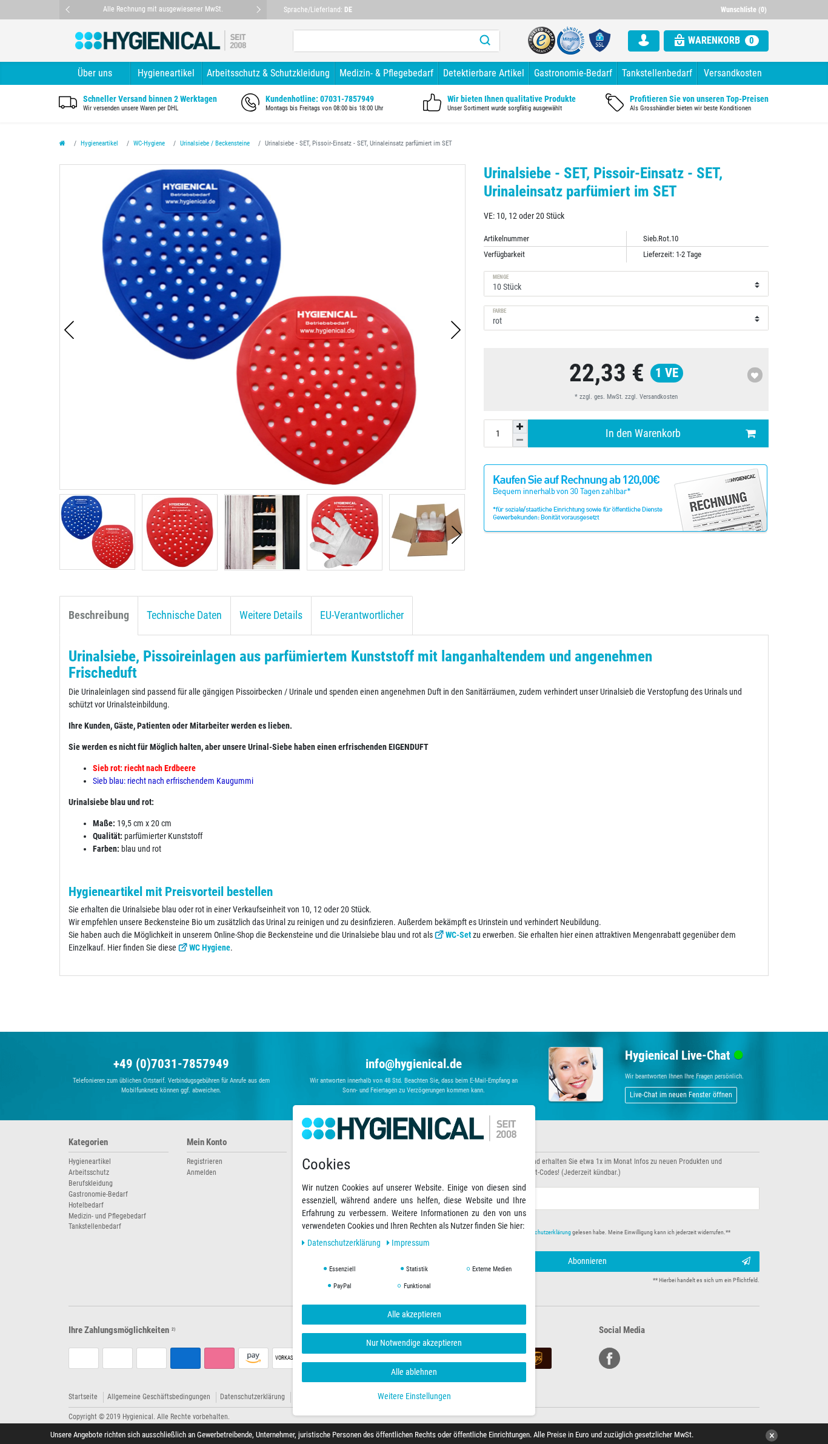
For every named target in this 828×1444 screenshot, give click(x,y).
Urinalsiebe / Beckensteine (215, 143)
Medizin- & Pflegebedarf (386, 73)
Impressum (411, 1242)
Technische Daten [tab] (184, 615)
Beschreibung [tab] (98, 615)
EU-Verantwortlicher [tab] (362, 615)
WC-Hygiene (149, 143)
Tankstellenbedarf (657, 73)
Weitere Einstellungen (414, 1396)
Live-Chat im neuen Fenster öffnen (681, 1095)
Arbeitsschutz (88, 1172)
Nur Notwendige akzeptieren (414, 1343)
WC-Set (458, 935)
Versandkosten (733, 73)
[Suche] (484, 41)
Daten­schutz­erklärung (344, 1242)
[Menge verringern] (520, 440)
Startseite (83, 1396)
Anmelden (201, 1172)
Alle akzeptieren (414, 1314)
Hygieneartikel (166, 73)
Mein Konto (207, 1142)
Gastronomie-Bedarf (573, 73)
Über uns (95, 73)
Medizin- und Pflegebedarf (107, 1216)
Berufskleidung (90, 1183)
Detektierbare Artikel (483, 73)
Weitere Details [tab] (270, 615)
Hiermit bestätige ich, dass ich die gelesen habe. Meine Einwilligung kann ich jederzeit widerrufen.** (582, 1232)
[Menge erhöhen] (520, 426)
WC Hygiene (209, 947)
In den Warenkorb (643, 433)
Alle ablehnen (414, 1371)
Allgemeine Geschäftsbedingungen (158, 1396)
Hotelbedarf (86, 1205)
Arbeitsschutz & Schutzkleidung (268, 73)
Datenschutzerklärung (252, 1396)
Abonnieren (587, 1261)
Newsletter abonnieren (463, 1142)
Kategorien (88, 1142)
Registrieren (204, 1161)
